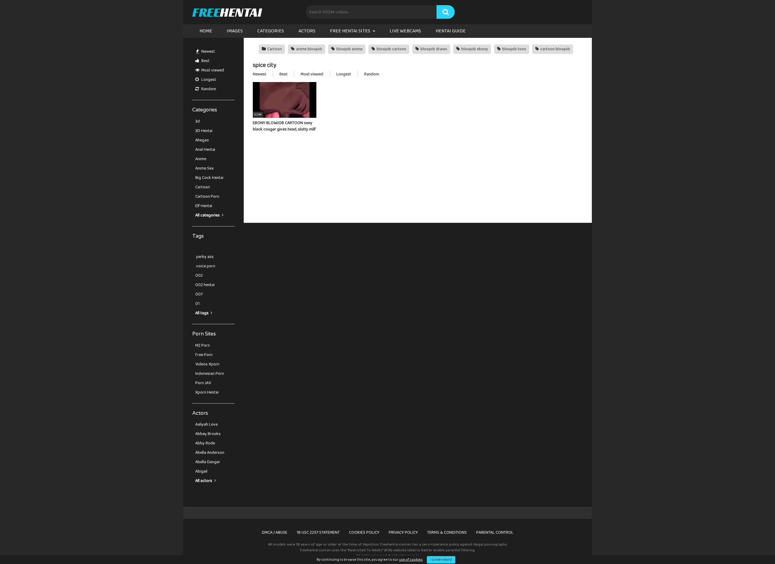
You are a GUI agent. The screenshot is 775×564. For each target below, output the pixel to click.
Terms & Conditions (447, 532)
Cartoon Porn (207, 196)
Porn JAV (203, 383)
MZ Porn (202, 345)
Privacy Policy (403, 532)
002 (199, 275)
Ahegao (202, 140)
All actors (204, 480)
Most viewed (212, 70)
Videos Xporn (207, 364)
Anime (200, 159)
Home (206, 31)
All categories (208, 215)
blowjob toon (513, 49)
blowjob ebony (474, 49)
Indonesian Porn (209, 373)
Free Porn (204, 354)
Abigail (201, 471)
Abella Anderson (209, 452)
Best (204, 61)
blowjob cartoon (391, 49)
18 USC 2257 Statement (318, 532)
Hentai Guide (451, 31)
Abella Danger (207, 462)
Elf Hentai (203, 206)
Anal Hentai (205, 149)
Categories (270, 31)
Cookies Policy (364, 532)
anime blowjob (308, 49)
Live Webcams (405, 31)
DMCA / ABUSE (274, 532)
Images (235, 31)
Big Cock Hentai (209, 177)
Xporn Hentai (207, 392)
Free (227, 12)
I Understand (441, 559)
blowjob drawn (433, 49)
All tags (202, 313)
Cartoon (202, 187)
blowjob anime (348, 49)
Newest (207, 51)
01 (197, 303)
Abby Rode (205, 443)
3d (197, 121)
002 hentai (205, 285)
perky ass (204, 256)
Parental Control (494, 532)
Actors (306, 31)
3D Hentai (204, 130)
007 (199, 294)
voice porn (205, 266)
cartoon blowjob (554, 49)
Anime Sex (204, 168)
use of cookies (411, 559)
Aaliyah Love (206, 424)
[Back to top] (755, 545)
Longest (208, 79)
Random (208, 89)
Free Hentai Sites (350, 31)
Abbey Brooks (208, 433)
